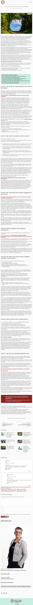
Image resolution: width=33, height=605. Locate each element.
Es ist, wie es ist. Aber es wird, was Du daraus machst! (10, 440)
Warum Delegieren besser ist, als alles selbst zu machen (15, 491)
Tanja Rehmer (7, 460)
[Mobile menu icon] (31, 2)
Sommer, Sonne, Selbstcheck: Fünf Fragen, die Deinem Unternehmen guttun (27, 441)
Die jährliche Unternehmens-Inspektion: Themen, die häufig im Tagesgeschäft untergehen (27, 449)
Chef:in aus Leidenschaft (16, 418)
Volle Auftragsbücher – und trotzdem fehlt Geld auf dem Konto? (10, 447)
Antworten (29, 485)
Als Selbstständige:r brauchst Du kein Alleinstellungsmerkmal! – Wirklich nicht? (27, 434)
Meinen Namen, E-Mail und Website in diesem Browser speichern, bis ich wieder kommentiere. (16, 514)
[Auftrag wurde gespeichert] (3, 434)
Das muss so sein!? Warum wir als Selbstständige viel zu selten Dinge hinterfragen (10, 434)
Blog (11, 418)
